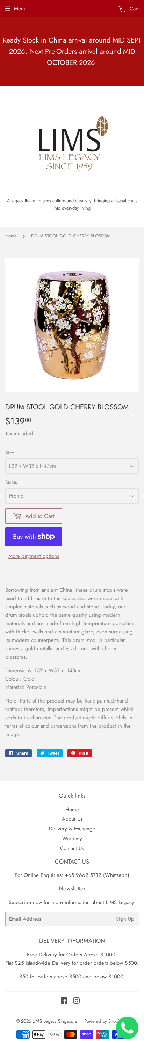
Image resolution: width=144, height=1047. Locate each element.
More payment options (33, 556)
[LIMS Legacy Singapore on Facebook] (64, 1002)
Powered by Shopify (103, 1021)
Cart (133, 9)
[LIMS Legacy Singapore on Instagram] (76, 1002)
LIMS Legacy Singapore (55, 1021)
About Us (72, 819)
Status (11, 482)
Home (11, 236)
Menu (20, 9)
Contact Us (72, 848)
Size (9, 452)
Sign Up (125, 919)
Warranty (72, 838)
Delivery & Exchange (72, 829)
